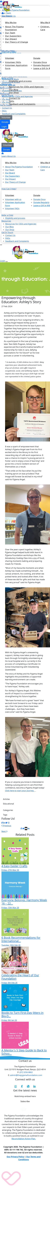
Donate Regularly (41, 202)
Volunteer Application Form (16, 67)
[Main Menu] (1, 244)
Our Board (10, 173)
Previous (7, 825)
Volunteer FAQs (13, 62)
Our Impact (11, 39)
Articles (6, 799)
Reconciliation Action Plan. (24, 1138)
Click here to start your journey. (20, 790)
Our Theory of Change (16, 42)
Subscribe (25, 1101)
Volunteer (6, 117)
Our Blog (9, 226)
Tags (5, 814)
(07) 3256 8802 (26, 1072)
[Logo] (11, 6)
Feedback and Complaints (22, 104)
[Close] (7, 261)
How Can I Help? (8, 51)
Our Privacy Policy (15, 1156)
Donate (5, 122)
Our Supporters (13, 36)
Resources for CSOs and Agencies (26, 86)
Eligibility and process (20, 81)
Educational (8, 803)
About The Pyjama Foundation (14, 28)
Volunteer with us (13, 199)
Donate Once (40, 62)
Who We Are (10, 22)
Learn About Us (8, 16)
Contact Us (14, 98)
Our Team (10, 32)
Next (3, 831)
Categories (8, 810)
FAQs (4, 111)
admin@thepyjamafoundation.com (26, 1075)
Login (4, 126)
